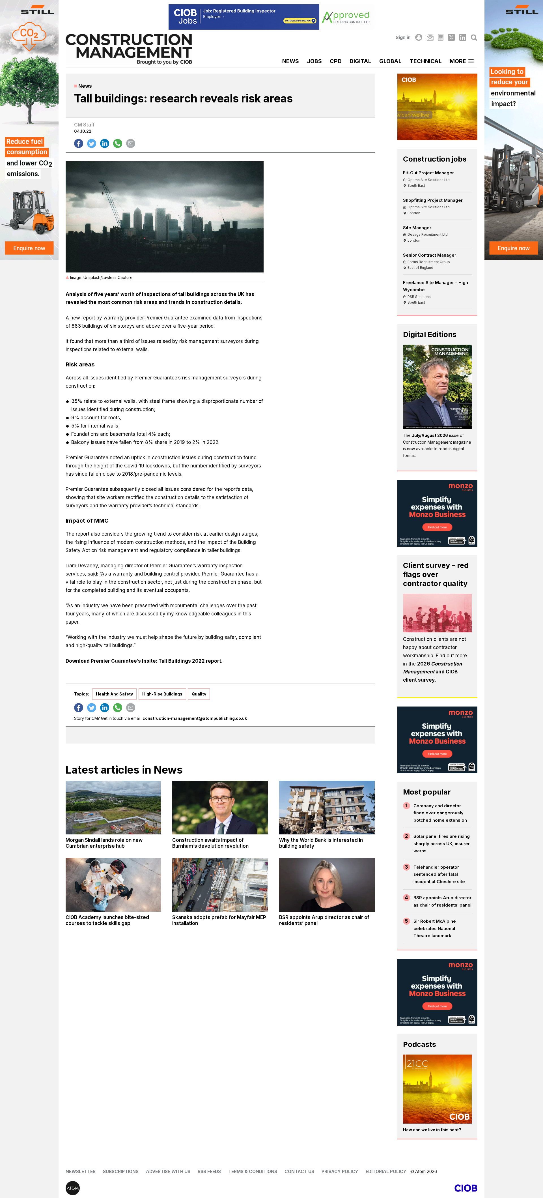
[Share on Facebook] (78, 143)
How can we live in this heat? (432, 1129)
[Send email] (130, 143)
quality (199, 694)
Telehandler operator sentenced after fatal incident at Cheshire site (439, 874)
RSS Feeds (209, 1171)
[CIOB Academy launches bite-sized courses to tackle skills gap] (113, 885)
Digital (360, 61)
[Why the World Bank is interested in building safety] (327, 807)
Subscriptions (121, 1171)
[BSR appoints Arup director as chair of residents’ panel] (327, 885)
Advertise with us (168, 1171)
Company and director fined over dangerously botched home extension (440, 813)
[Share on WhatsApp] (117, 143)
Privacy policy (340, 1171)
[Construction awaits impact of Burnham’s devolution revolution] (220, 807)
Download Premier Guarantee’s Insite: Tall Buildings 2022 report (143, 661)
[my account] (418, 37)
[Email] (430, 37)
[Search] (474, 37)
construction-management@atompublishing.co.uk (195, 718)
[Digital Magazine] (440, 37)
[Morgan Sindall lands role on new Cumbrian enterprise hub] (113, 807)
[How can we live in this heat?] (437, 1089)
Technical (426, 61)
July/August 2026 (430, 435)
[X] (451, 37)
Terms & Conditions (252, 1171)
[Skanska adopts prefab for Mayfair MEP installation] (220, 885)
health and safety (114, 694)
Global (390, 61)
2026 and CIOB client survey (432, 672)
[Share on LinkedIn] (104, 143)
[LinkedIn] (462, 37)
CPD (336, 61)
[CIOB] (374, 1188)
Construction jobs (435, 158)
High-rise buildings (162, 694)
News (290, 61)
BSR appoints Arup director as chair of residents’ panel (442, 901)
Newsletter (81, 1171)
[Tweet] (91, 143)
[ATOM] (169, 1188)
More (458, 61)
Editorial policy (386, 1171)
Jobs (314, 61)
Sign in (403, 37)
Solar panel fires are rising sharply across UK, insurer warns (441, 843)
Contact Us (299, 1171)
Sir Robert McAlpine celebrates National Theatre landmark (434, 928)
